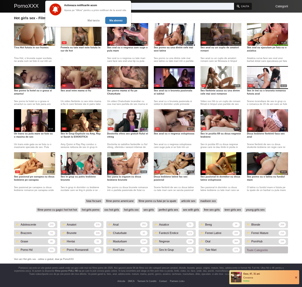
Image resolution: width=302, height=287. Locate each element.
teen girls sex (233, 209)
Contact (163, 281)
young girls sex (255, 209)
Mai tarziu (94, 20)
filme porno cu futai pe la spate (157, 201)
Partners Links (177, 281)
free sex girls (212, 209)
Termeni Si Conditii (146, 281)
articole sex (188, 201)
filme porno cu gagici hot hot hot (57, 209)
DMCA (131, 281)
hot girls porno (90, 209)
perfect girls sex (168, 209)
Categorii (281, 6)
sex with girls (191, 209)
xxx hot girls (111, 209)
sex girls (148, 209)
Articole (121, 281)
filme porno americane (120, 201)
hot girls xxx (131, 209)
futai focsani (93, 201)
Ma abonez (116, 20)
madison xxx (208, 201)
